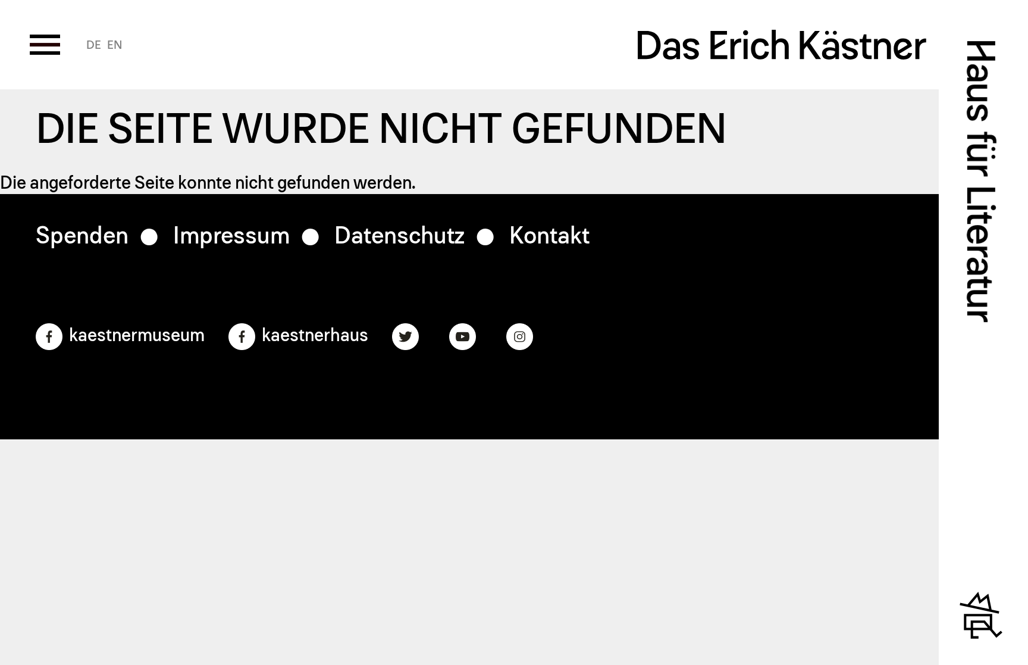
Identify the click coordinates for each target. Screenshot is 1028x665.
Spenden (82, 236)
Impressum (231, 236)
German (93, 45)
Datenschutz (399, 236)
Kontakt (549, 236)
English (114, 45)
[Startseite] (782, 50)
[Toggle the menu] (45, 44)
